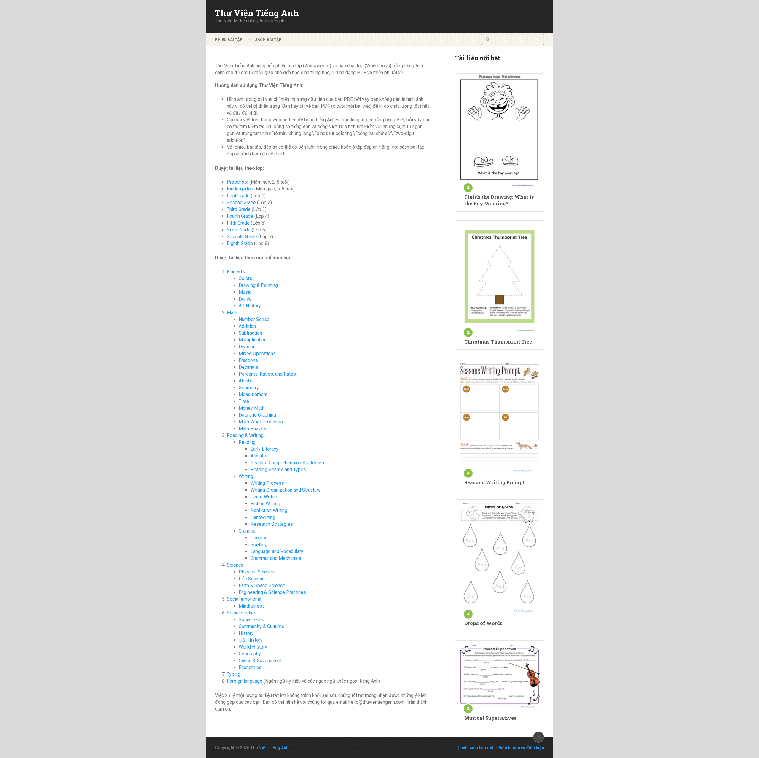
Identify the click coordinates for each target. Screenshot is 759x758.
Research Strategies (272, 524)
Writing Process (267, 483)
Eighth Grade (240, 243)
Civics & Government (260, 660)
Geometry (249, 387)
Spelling (259, 544)
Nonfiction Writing (269, 510)
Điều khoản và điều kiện (521, 747)
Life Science (252, 578)
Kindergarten (240, 189)
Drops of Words (483, 623)
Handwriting (263, 517)
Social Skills (251, 619)
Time (244, 401)
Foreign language (244, 681)
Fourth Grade (240, 216)
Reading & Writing (245, 435)
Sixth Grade (239, 230)
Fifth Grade (238, 223)
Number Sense (254, 319)
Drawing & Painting (258, 285)
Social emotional (244, 599)
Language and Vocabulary (277, 551)
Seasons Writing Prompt (494, 482)
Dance (245, 299)
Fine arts (236, 271)
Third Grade (239, 209)
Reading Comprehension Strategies (287, 462)
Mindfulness (252, 606)
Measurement (253, 394)
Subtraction (250, 333)
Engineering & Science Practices (272, 592)
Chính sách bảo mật (475, 747)
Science (235, 565)
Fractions (248, 360)
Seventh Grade (242, 236)
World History (253, 647)
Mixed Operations (257, 353)
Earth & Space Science (262, 585)
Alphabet (260, 456)
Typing (233, 674)
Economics (250, 667)
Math (232, 312)
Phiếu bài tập (229, 39)
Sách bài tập (268, 39)
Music (245, 292)
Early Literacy (264, 449)
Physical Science (256, 572)
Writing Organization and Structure (286, 490)
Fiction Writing (265, 503)
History (246, 633)
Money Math (251, 408)
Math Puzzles (253, 428)
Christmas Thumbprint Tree (498, 342)
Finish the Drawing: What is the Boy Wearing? (499, 200)
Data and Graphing (257, 415)
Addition (247, 326)
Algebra (247, 381)
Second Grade (241, 202)
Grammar (248, 531)
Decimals (248, 367)
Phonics (259, 538)
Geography (250, 654)
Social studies (241, 613)
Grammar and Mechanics (276, 558)
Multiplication (253, 340)
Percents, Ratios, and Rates (267, 374)
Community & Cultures (261, 626)
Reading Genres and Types (278, 469)
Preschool (237, 182)
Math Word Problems (261, 422)
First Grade (238, 195)
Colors (245, 278)
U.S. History (251, 640)
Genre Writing (264, 497)
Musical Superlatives (490, 718)
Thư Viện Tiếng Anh (257, 13)
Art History (250, 306)
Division (247, 346)
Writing (246, 476)
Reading (247, 442)
